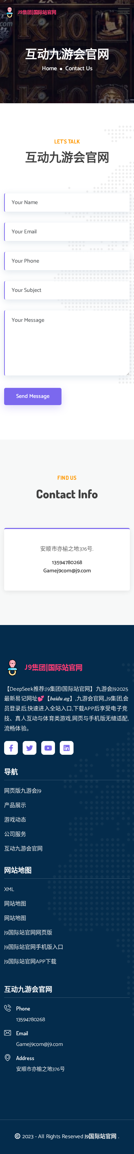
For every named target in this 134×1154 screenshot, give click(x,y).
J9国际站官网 (100, 1136)
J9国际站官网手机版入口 (33, 947)
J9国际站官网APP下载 (30, 962)
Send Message (32, 396)
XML (9, 890)
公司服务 (15, 834)
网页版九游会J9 (22, 791)
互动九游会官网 (23, 849)
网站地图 (15, 904)
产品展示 (15, 806)
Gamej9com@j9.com (67, 571)
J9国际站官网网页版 (28, 933)
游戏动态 (15, 820)
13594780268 (67, 563)
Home (49, 68)
